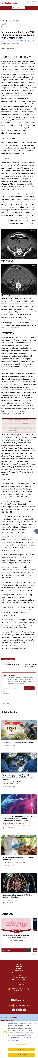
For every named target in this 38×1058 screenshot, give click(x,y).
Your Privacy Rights (21, 1044)
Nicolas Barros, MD (10, 900)
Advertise (19, 966)
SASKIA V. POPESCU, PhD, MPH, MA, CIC (16, 862)
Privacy (19, 975)
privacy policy (6, 693)
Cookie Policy (15, 1041)
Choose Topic (17, 8)
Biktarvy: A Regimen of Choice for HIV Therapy (10, 665)
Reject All (21, 1049)
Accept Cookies (21, 1054)
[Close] (35, 1024)
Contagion (4, 23)
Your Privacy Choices (19, 979)
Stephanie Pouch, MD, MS (10, 783)
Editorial (19, 969)
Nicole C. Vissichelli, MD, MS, (13, 782)
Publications (5, 703)
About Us (19, 964)
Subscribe (28, 688)
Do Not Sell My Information (19, 973)
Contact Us (19, 971)
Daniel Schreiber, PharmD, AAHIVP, (15, 823)
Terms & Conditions (19, 977)
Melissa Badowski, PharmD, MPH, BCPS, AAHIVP (17, 825)
